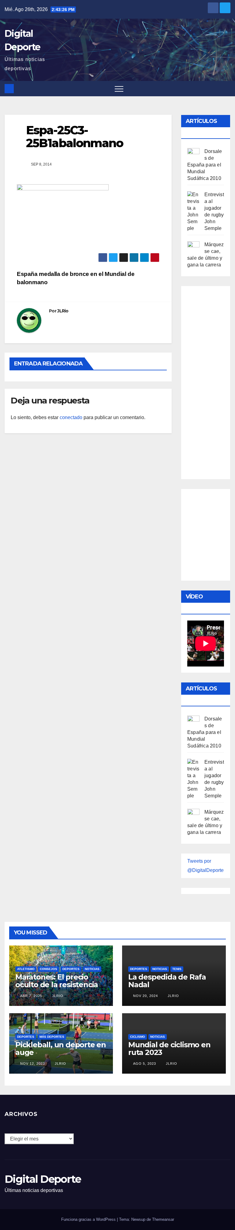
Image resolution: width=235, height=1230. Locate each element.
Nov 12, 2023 (32, 1063)
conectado (71, 417)
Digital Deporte (43, 1179)
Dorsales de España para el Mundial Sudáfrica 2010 (204, 165)
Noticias (92, 969)
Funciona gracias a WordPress (89, 1219)
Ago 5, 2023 (144, 1063)
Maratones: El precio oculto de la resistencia (56, 980)
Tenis (176, 969)
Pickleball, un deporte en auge (60, 1048)
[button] (226, 88)
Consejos (48, 969)
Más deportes (51, 1036)
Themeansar (163, 1219)
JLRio (63, 311)
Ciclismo (137, 1036)
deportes (71, 969)
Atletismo (26, 969)
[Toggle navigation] (119, 88)
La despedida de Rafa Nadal (167, 980)
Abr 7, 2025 (31, 996)
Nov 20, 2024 (145, 996)
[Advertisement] (211, 381)
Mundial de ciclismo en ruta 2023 (169, 1048)
